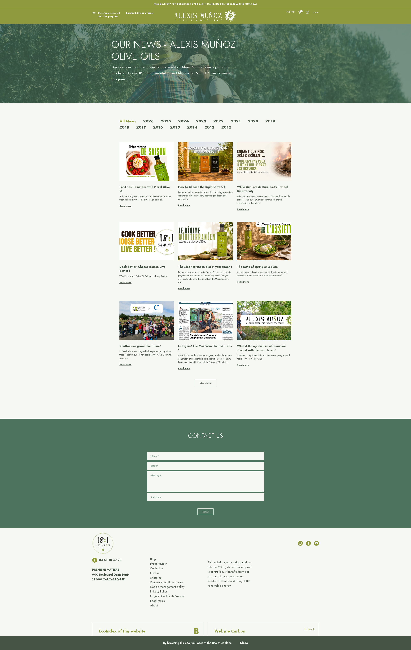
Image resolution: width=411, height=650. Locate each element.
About (154, 605)
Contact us (156, 568)
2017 (141, 127)
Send (205, 511)
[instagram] (300, 543)
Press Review (158, 564)
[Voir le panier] (300, 13)
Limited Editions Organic (139, 12)
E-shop (291, 12)
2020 (253, 121)
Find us (154, 573)
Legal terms (157, 601)
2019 (270, 121)
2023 (201, 121)
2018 (124, 127)
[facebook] (308, 543)
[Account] (307, 12)
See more (205, 383)
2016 (158, 127)
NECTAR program (108, 16)
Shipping (156, 578)
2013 (209, 127)
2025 (166, 121)
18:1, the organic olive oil (106, 12)
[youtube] (316, 543)
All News (127, 121)
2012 (226, 127)
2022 (218, 121)
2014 (192, 127)
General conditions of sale (166, 582)
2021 (236, 121)
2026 (148, 121)
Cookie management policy (167, 587)
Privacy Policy (158, 591)
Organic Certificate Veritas (167, 596)
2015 (175, 127)
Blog (153, 559)
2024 (183, 121)
